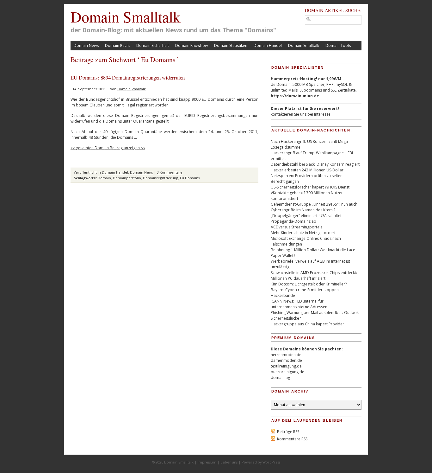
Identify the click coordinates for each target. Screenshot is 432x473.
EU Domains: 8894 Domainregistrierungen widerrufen (128, 77)
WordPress (271, 462)
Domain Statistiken (230, 45)
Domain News (86, 45)
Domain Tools (338, 45)
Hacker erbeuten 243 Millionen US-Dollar (307, 170)
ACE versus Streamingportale (297, 227)
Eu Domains (190, 178)
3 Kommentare (169, 172)
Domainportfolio (127, 178)
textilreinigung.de (286, 366)
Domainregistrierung (160, 178)
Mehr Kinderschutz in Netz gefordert (303, 232)
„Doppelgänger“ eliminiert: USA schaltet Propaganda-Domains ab (306, 218)
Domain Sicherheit (152, 45)
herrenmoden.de (286, 354)
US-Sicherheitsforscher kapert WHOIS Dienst (310, 187)
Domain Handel (268, 45)
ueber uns (229, 462)
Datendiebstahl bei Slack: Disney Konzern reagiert (315, 164)
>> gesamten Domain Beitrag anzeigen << (108, 147)
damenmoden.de (286, 360)
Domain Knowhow (191, 45)
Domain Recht (117, 45)
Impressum (207, 462)
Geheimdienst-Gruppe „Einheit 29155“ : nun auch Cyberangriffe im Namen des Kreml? (314, 207)
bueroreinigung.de (287, 371)
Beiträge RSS (288, 431)
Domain (104, 178)
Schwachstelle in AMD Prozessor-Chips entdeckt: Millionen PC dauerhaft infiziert (314, 275)
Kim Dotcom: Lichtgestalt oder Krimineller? (309, 284)
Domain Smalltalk (126, 16)
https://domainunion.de (295, 96)
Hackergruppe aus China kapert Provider (307, 324)
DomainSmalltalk (131, 88)
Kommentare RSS (292, 439)
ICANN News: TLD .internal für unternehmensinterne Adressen (299, 304)
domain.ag (280, 377)
